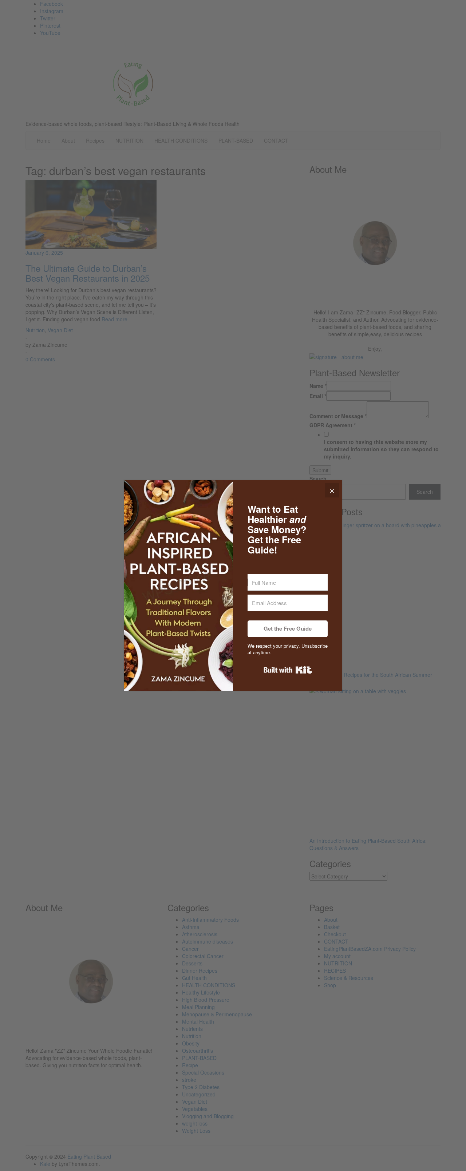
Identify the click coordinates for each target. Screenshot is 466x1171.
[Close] (332, 490)
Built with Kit (288, 669)
